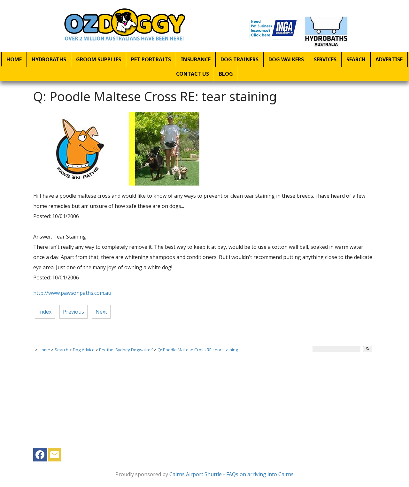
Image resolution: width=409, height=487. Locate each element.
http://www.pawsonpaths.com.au (72, 292)
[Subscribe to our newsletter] (54, 456)
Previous (73, 311)
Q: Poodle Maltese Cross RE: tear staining (198, 350)
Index (44, 311)
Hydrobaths (49, 59)
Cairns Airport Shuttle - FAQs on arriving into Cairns (231, 474)
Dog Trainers (239, 59)
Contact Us (192, 73)
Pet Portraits (151, 59)
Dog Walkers (286, 59)
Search (356, 59)
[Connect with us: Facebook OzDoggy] (40, 456)
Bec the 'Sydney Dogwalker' (126, 350)
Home (14, 59)
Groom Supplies (98, 59)
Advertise (389, 59)
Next (101, 311)
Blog (226, 73)
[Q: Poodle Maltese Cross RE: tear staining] (116, 183)
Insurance (196, 59)
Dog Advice (84, 350)
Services (325, 59)
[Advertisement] (204, 403)
